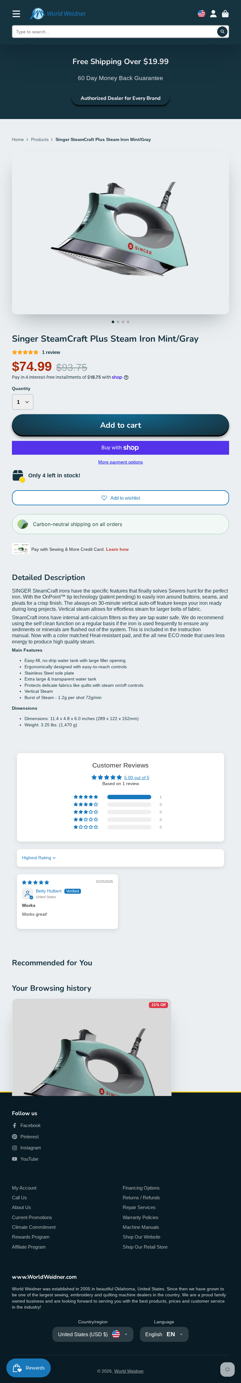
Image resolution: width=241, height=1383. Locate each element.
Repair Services (139, 1207)
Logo (57, 14)
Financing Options (141, 1187)
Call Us (19, 1197)
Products (40, 139)
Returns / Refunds (141, 1197)
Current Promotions (32, 1217)
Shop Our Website (141, 1236)
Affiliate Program (29, 1247)
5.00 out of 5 (136, 777)
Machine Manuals (141, 1227)
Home (18, 139)
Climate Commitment (34, 1227)
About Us (21, 1207)
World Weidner (129, 1371)
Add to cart (120, 425)
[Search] (222, 31)
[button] (86, 797)
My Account (24, 1187)
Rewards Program (31, 1236)
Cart (225, 14)
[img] (35, 882)
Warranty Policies (140, 1217)
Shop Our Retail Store (145, 1247)
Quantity (21, 388)
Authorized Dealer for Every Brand (121, 98)
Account (213, 14)
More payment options (120, 461)
